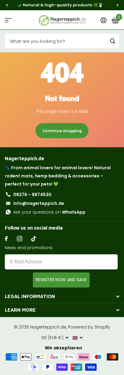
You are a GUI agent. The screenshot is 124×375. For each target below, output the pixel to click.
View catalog (8, 20)
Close (62, 296)
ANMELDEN (61, 280)
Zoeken (112, 41)
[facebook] (6, 238)
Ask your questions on (49, 212)
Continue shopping (62, 130)
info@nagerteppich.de (38, 203)
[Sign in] (103, 20)
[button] (6, 5)
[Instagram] (19, 238)
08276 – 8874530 (32, 195)
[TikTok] (33, 238)
